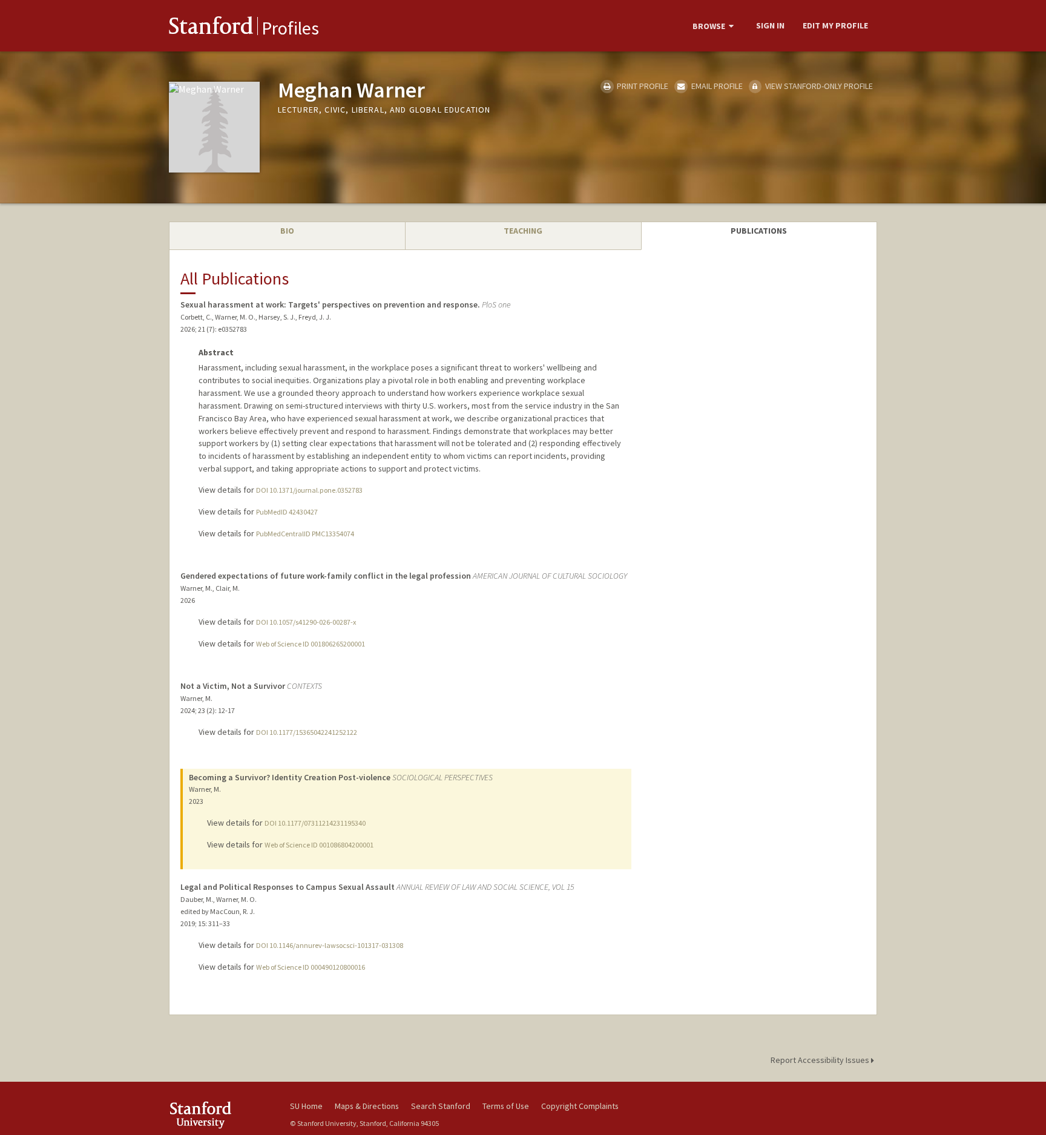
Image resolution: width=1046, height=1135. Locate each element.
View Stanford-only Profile (818, 86)
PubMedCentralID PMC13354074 (305, 533)
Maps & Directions (367, 1105)
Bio (287, 230)
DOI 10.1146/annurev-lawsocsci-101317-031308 (329, 945)
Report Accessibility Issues (821, 1059)
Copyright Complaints (580, 1105)
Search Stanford (440, 1105)
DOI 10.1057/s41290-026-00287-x (306, 622)
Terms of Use (505, 1105)
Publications (759, 230)
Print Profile (641, 86)
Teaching (523, 230)
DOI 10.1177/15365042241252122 (306, 732)
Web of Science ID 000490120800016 (310, 967)
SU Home (306, 1105)
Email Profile (715, 86)
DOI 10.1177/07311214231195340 (315, 822)
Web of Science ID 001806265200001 (310, 643)
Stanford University (220, 1115)
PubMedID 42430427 (287, 511)
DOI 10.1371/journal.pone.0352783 (309, 490)
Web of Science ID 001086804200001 (319, 844)
